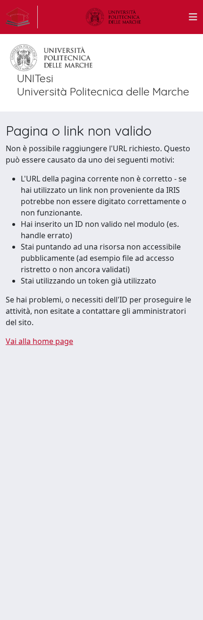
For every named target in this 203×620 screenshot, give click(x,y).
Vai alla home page (39, 341)
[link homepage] (22, 17)
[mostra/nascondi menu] (193, 17)
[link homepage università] (113, 17)
